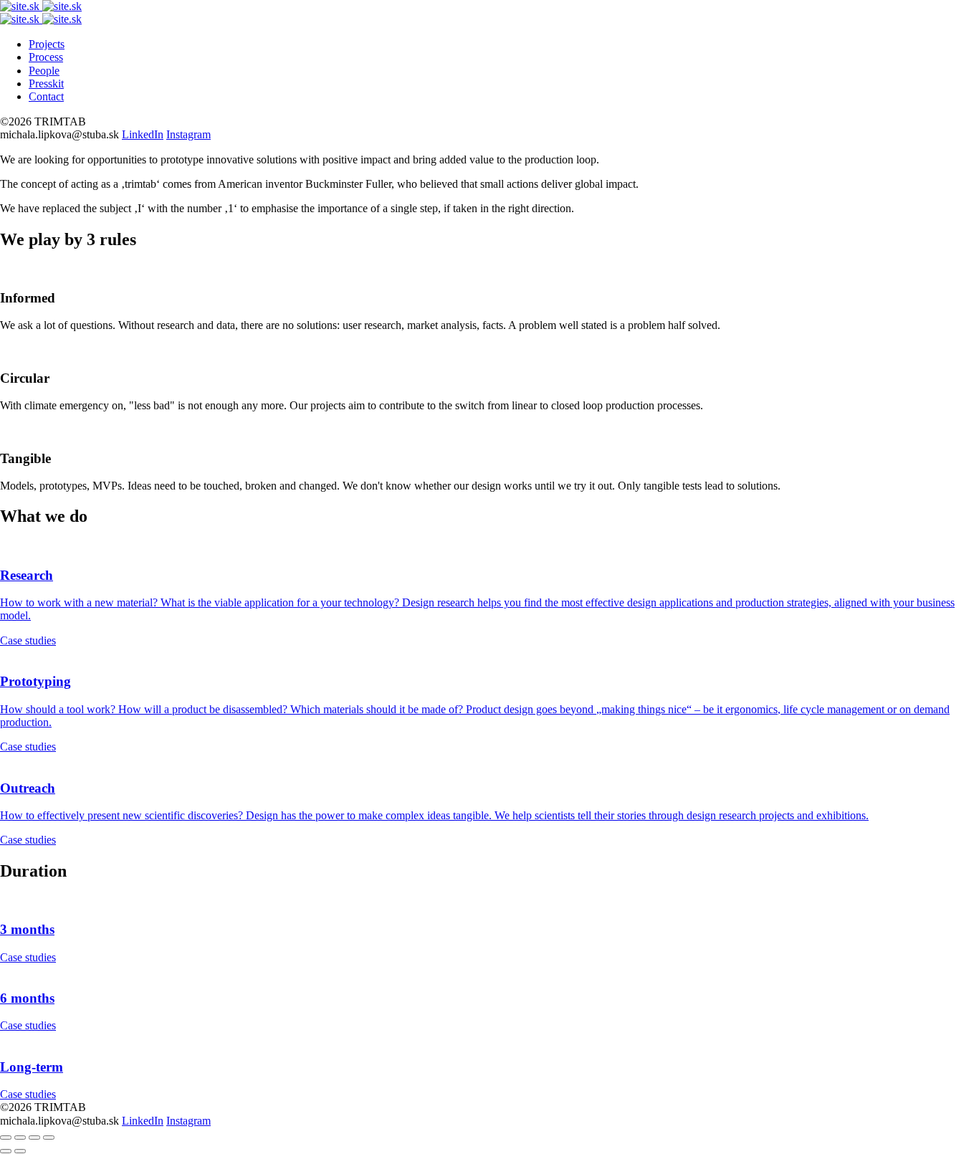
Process (46, 57)
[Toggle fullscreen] (34, 1137)
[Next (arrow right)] (20, 1151)
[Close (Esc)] (5, 1137)
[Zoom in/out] (48, 1137)
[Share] (20, 1137)
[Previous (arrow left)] (5, 1151)
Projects (47, 44)
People (44, 71)
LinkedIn (142, 134)
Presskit (46, 83)
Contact (46, 96)
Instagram (188, 134)
